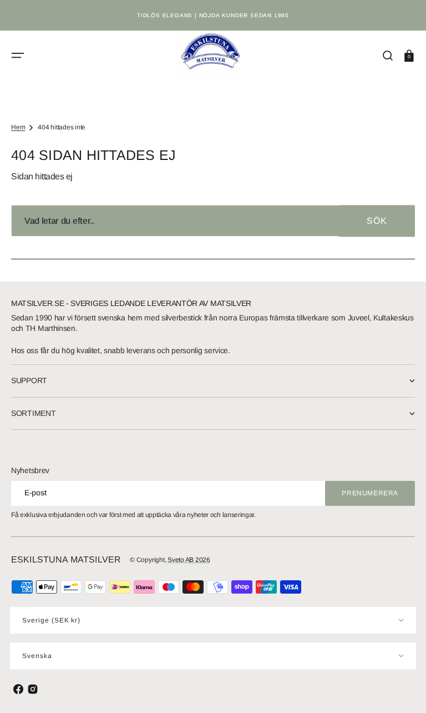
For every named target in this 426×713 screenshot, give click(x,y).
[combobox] (213, 221)
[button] (18, 55)
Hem (18, 127)
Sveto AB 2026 (189, 560)
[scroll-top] (402, 689)
